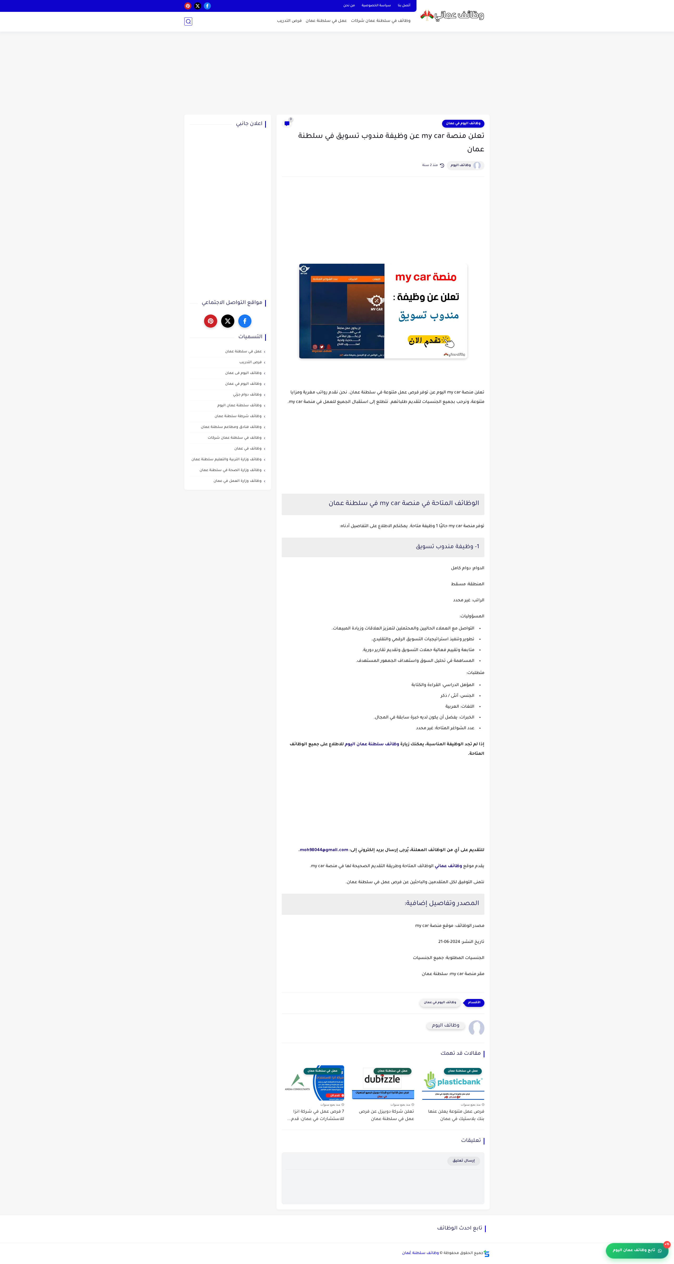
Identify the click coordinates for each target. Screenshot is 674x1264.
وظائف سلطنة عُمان (420, 1253)
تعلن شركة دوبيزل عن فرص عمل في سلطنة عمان (386, 1116)
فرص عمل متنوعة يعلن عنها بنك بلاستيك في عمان (456, 1116)
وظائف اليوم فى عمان (243, 374)
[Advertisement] (337, 74)
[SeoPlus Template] (486, 1253)
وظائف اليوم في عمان (463, 124)
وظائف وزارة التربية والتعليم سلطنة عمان (226, 460)
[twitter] (197, 5)
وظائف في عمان (248, 449)
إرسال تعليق (464, 1161)
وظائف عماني (448, 866)
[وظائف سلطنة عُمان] (454, 15)
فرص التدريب (289, 21)
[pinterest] (187, 5)
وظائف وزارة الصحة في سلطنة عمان (231, 471)
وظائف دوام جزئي (247, 395)
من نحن (349, 6)
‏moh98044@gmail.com (324, 850)
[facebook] (207, 5)
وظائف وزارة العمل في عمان (238, 481)
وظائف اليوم (461, 165)
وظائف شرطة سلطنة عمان (238, 417)
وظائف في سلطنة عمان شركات (381, 21)
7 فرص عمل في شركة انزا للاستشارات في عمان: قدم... (315, 1116)
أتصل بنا (404, 6)
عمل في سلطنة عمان (326, 21)
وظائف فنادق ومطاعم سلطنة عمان (231, 427)
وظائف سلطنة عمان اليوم (372, 744)
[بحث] (188, 21)
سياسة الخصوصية (376, 6)
